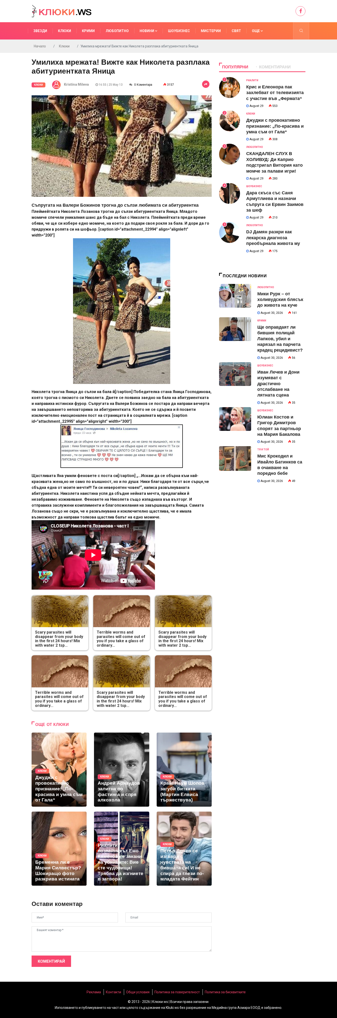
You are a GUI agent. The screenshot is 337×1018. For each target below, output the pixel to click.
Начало (40, 46)
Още (256, 31)
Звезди (40, 31)
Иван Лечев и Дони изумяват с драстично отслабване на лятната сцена (278, 384)
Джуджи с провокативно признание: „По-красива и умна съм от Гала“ (275, 126)
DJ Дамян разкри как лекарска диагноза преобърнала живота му (273, 237)
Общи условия (138, 992)
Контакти (113, 992)
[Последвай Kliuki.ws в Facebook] (300, 11)
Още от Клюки (52, 724)
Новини (147, 31)
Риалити (252, 80)
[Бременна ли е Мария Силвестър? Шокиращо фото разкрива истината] (59, 849)
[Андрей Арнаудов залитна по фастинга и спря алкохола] (121, 770)
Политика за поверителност (177, 992)
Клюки (64, 31)
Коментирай (51, 961)
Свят (236, 31)
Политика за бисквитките (225, 992)
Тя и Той (263, 449)
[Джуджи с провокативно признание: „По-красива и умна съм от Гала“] (59, 770)
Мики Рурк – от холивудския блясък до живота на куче (280, 299)
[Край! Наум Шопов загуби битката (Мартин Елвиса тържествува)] (184, 770)
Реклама (94, 992)
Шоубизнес (179, 31)
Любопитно (117, 31)
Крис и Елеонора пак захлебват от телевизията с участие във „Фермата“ (275, 92)
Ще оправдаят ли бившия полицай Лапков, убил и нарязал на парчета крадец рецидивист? (280, 339)
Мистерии (211, 31)
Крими (88, 31)
